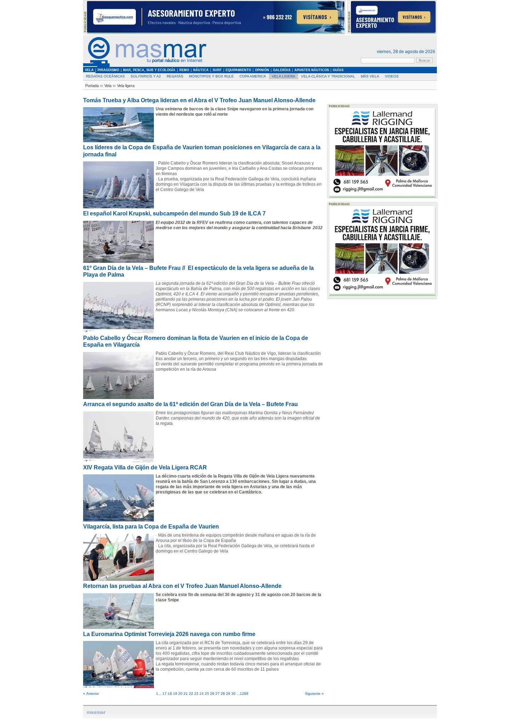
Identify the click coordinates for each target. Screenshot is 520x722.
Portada (92, 85)
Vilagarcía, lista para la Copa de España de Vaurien (151, 527)
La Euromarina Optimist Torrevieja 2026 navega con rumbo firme (169, 634)
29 (228, 693)
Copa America (252, 76)
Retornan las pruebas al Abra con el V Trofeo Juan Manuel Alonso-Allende (182, 586)
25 (207, 693)
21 (186, 693)
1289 (244, 693)
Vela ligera (283, 76)
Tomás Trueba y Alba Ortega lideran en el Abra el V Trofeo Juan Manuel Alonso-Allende (199, 100)
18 (170, 693)
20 (180, 693)
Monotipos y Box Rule (211, 76)
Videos (392, 76)
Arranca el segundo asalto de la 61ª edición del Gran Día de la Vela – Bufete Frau (190, 404)
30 (233, 693)
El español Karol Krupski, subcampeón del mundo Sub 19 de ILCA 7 (174, 213)
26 (212, 693)
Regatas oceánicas (105, 76)
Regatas (175, 76)
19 (175, 693)
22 (191, 693)
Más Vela (370, 76)
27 (217, 693)
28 (223, 693)
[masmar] (145, 66)
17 (164, 693)
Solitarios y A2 (146, 76)
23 (196, 693)
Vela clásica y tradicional (328, 76)
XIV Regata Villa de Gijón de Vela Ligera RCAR (145, 467)
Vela (107, 85)
